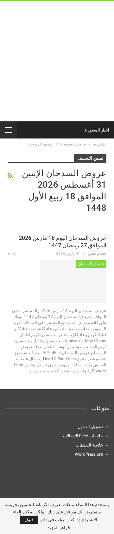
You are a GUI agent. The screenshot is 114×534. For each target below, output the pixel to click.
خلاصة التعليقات (89, 444)
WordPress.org (89, 454)
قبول (29, 519)
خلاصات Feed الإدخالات (83, 435)
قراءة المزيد (59, 527)
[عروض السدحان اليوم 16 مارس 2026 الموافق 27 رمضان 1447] (73, 281)
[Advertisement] (57, 61)
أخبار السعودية (96, 129)
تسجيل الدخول (90, 426)
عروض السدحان (91, 264)
